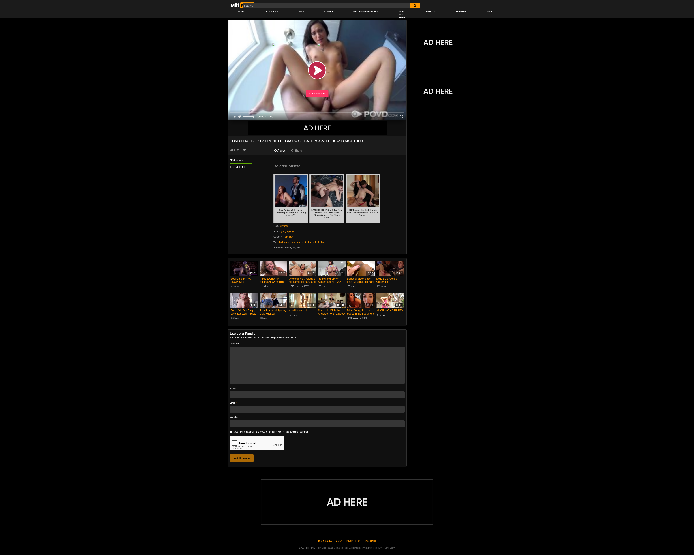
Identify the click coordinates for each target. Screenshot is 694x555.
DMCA (489, 11)
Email (233, 403)
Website (234, 417)
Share (298, 150)
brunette (300, 242)
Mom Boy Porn (402, 14)
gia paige (289, 231)
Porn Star (288, 237)
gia (282, 231)
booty (292, 242)
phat (322, 242)
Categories (271, 11)
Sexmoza (430, 11)
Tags (301, 11)
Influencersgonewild (365, 11)
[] (415, 5)
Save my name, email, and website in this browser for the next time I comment (271, 432)
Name (233, 388)
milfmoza (284, 226)
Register (461, 11)
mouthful (314, 242)
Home (241, 11)
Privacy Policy (353, 541)
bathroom (284, 242)
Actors (328, 11)
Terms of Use (369, 541)
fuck (307, 242)
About (281, 150)
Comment (235, 343)
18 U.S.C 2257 (325, 541)
